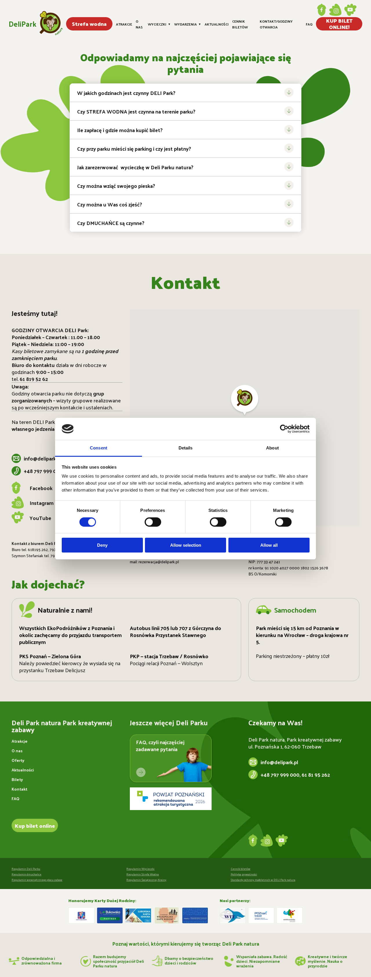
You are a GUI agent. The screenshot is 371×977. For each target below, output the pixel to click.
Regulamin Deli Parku (26, 868)
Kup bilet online (35, 825)
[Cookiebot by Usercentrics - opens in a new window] (284, 428)
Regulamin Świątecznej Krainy (146, 879)
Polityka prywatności (244, 874)
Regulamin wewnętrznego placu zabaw (37, 879)
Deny (102, 545)
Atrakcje (124, 24)
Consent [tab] (98, 447)
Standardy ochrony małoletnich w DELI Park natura (263, 879)
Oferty (18, 760)
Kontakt (19, 789)
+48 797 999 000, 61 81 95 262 (295, 774)
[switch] (153, 522)
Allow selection (185, 545)
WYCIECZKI (159, 24)
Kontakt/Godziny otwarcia (276, 24)
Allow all (269, 545)
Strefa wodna (89, 23)
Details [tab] (186, 447)
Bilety (17, 779)
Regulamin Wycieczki (140, 868)
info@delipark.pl (42, 458)
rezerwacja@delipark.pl (159, 561)
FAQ (309, 24)
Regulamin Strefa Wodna (142, 874)
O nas (139, 24)
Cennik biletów (240, 24)
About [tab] (272, 447)
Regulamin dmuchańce (26, 874)
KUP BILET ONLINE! (339, 23)
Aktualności (217, 24)
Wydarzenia (187, 24)
